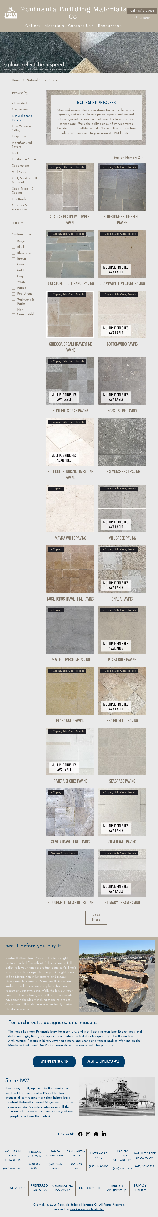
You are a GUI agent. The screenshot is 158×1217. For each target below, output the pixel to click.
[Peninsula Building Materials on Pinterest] (96, 1134)
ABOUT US (17, 1188)
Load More (96, 917)
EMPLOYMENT (90, 1188)
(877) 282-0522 (12, 1168)
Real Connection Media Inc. (87, 1209)
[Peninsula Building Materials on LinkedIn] (104, 1134)
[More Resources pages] (121, 26)
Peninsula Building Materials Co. (74, 12)
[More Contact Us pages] (93, 26)
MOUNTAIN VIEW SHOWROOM (13, 1156)
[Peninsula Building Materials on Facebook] (80, 1134)
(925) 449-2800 (98, 1166)
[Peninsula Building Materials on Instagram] (88, 1134)
